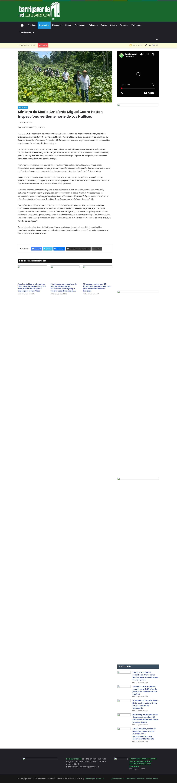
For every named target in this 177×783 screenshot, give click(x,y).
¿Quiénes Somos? (117, 779)
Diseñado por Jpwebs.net (94, 779)
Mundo (68, 25)
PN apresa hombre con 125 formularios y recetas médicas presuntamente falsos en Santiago (96, 287)
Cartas (104, 25)
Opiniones (93, 25)
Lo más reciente (27, 32)
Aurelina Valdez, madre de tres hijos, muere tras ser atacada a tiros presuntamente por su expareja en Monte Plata (32, 287)
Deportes (124, 25)
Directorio (141, 779)
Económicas (80, 25)
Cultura (113, 25)
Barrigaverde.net (74, 759)
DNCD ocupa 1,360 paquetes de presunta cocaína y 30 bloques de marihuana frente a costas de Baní (145, 718)
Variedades (136, 25)
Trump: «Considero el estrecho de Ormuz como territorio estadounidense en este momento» (145, 676)
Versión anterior (152, 779)
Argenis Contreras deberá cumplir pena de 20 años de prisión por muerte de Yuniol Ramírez (144, 690)
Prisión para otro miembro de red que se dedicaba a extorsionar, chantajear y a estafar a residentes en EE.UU (64, 287)
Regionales (44, 25)
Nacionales (57, 25)
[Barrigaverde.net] (39, 9)
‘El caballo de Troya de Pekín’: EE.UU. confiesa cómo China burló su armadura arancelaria (145, 704)
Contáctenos (131, 779)
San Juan (32, 25)
